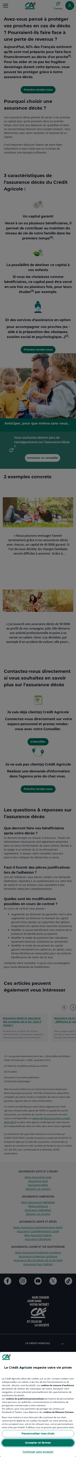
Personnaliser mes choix (38, 1433)
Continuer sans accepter (38, 1451)
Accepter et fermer (38, 1442)
